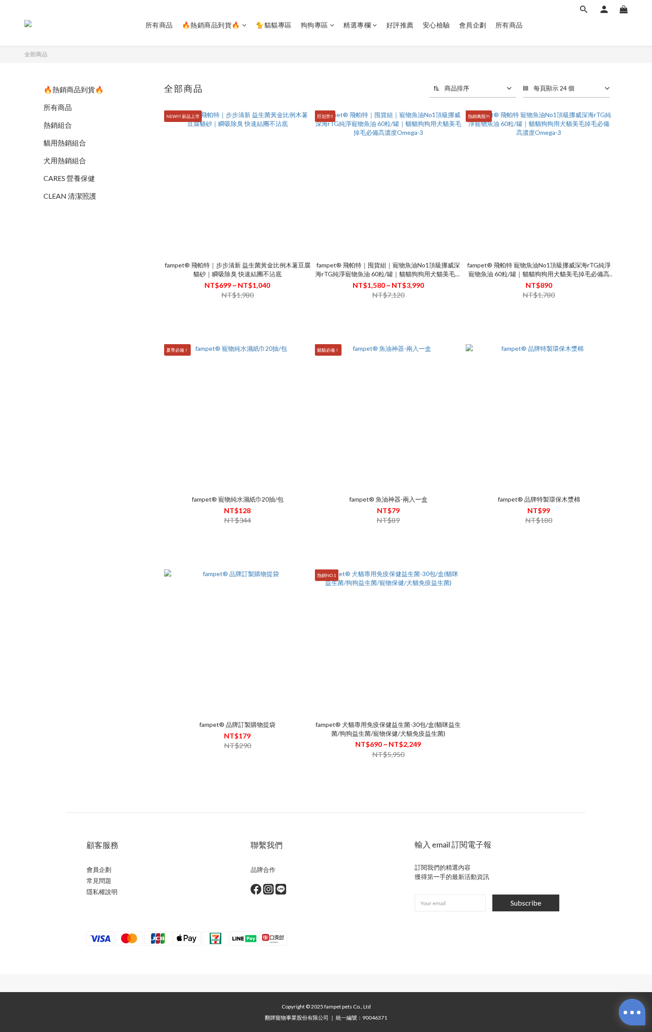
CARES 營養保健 (69, 178)
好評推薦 (400, 25)
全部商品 (35, 54)
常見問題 (98, 880)
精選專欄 (357, 25)
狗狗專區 (314, 25)
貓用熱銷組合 (64, 142)
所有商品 (159, 25)
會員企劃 (473, 25)
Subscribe (526, 903)
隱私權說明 (102, 891)
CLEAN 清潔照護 (69, 196)
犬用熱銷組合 (64, 160)
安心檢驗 (436, 25)
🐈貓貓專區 (273, 25)
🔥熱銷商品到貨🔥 (211, 25)
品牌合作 (263, 869)
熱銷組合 (57, 125)
